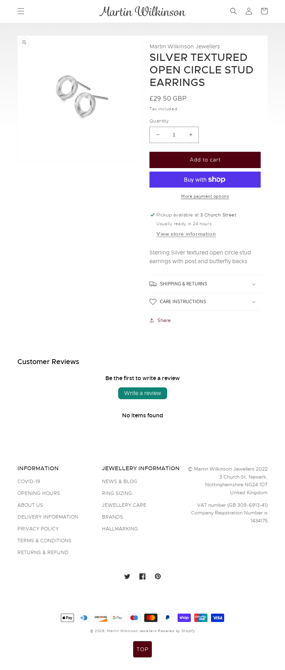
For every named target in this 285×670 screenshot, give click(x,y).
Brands (112, 517)
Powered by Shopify (176, 631)
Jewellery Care (124, 505)
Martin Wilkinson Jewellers (131, 631)
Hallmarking (120, 529)
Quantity (159, 121)
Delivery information (47, 517)
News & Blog (119, 481)
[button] (20, 11)
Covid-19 (28, 481)
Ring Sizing (117, 493)
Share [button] (164, 320)
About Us (30, 505)
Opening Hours (38, 493)
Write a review (142, 393)
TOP (142, 649)
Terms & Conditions (44, 540)
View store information (186, 234)
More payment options (205, 196)
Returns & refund (42, 552)
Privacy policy (38, 529)
